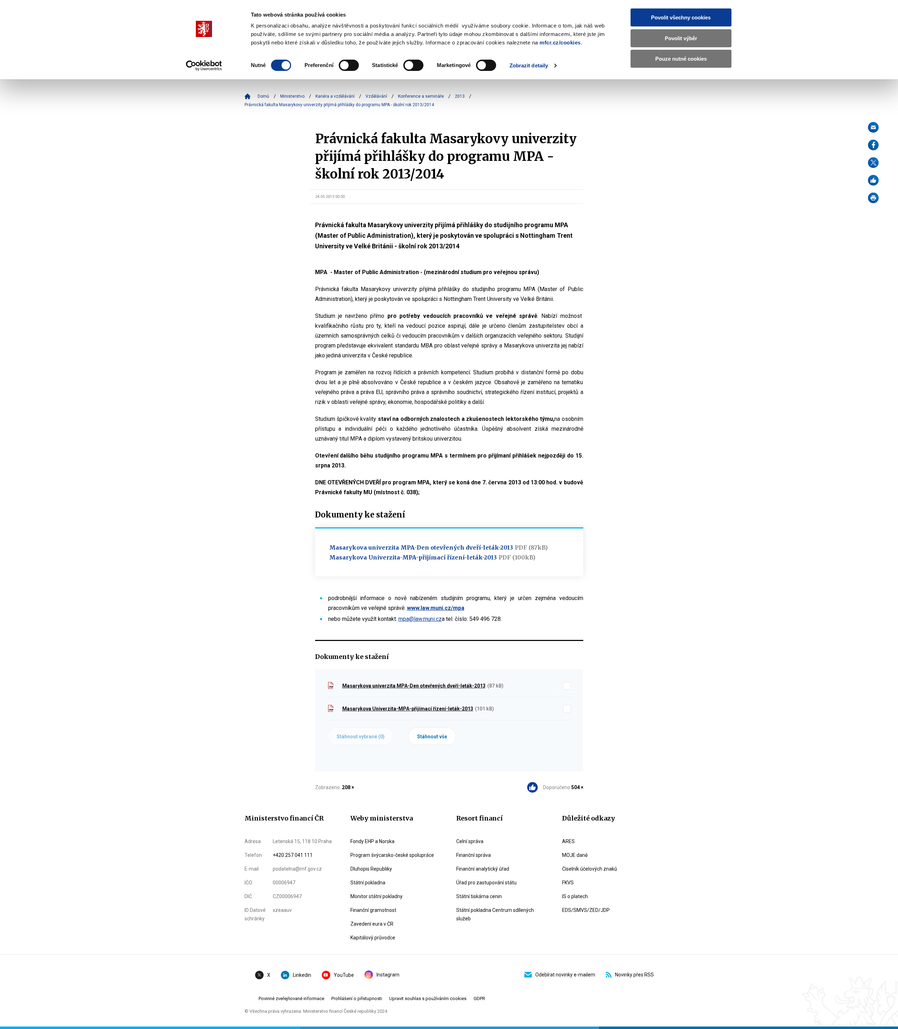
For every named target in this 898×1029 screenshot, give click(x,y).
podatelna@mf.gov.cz (297, 869)
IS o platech (575, 896)
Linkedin (302, 975)
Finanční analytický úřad (482, 869)
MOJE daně (574, 855)
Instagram (387, 974)
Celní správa (469, 841)
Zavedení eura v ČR (371, 924)
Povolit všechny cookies (681, 17)
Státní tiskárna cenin (479, 896)
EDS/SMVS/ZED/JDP (586, 910)
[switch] (349, 65)
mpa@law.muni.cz (420, 619)
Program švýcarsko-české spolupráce (392, 855)
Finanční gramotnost (373, 910)
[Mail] (873, 127)
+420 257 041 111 (293, 855)
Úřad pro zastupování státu (486, 882)
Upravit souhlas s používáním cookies (427, 998)
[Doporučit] (873, 180)
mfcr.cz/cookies (560, 43)
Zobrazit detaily (529, 65)
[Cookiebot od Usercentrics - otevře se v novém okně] (204, 65)
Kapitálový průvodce (372, 937)
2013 (460, 96)
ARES (568, 841)
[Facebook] (873, 145)
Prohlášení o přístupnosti (356, 998)
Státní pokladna (367, 882)
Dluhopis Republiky (371, 869)
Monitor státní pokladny (376, 896)
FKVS (568, 882)
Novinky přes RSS (634, 974)
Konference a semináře (421, 96)
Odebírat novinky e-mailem (565, 974)
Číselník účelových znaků (589, 869)
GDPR (479, 998)
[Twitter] (873, 162)
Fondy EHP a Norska (372, 841)
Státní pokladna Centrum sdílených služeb (495, 914)
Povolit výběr (681, 38)
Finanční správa (473, 855)
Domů (263, 96)
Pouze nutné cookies (681, 59)
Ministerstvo (292, 96)
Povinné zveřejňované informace (291, 998)
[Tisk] (873, 198)
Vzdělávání (376, 96)
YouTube (344, 975)
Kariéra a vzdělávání (335, 96)
